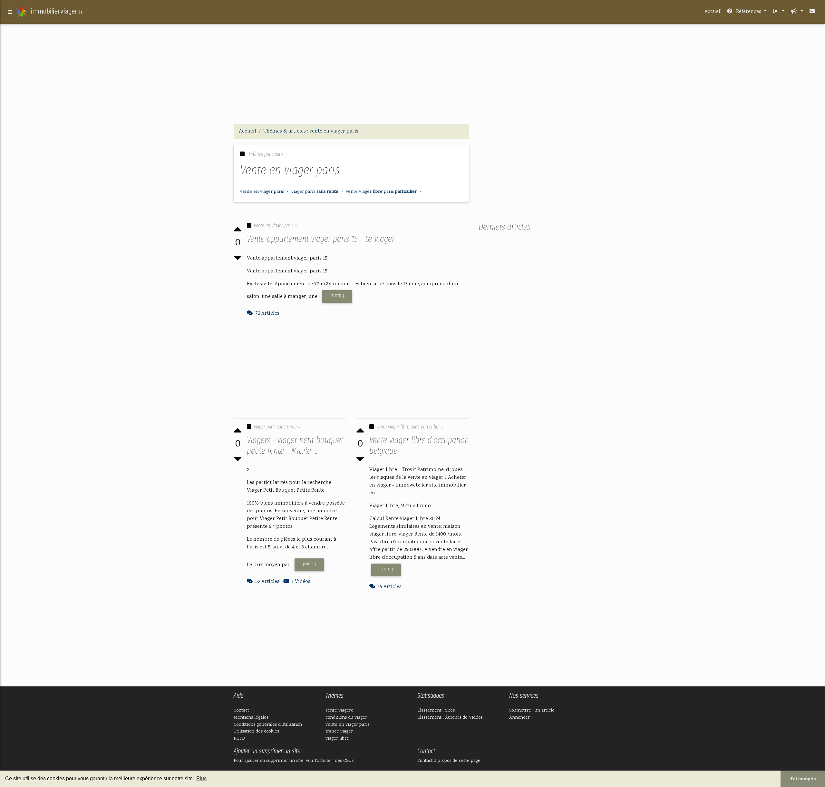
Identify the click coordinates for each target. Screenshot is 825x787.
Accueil (713, 11)
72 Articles (267, 313)
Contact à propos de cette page (448, 760)
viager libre (337, 738)
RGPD (239, 738)
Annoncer (519, 717)
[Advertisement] (412, 73)
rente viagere (339, 710)
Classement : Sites (436, 710)
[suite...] (337, 296)
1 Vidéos (301, 581)
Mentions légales (251, 717)
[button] (778, 11)
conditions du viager (346, 717)
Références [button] (748, 11)
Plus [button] (201, 778)
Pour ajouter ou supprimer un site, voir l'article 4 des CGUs (294, 760)
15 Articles (390, 587)
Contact (241, 710)
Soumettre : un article (532, 710)
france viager (339, 731)
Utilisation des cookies (256, 731)
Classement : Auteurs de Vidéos (449, 717)
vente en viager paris (347, 724)
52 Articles (267, 581)
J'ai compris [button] (803, 778)
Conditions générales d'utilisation (268, 724)
